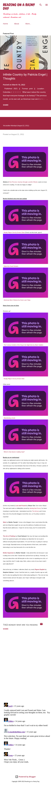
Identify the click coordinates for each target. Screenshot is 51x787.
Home (5, 23)
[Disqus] (27, 668)
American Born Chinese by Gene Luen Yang (17, 300)
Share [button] (5, 105)
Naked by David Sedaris (11, 266)
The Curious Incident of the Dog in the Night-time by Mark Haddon (23, 345)
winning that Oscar (35, 508)
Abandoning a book (9, 418)
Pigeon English (40, 569)
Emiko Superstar (8, 553)
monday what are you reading (23, 625)
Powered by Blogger (27, 776)
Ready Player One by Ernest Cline (14, 232)
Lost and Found (20, 505)
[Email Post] (41, 625)
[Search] (40, 4)
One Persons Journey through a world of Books (23, 182)
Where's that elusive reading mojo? (14, 452)
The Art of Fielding (9, 536)
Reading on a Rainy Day (19, 6)
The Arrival (35, 511)
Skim (4, 522)
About (16, 23)
